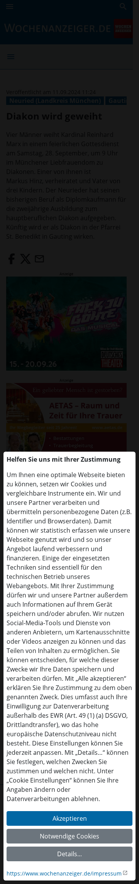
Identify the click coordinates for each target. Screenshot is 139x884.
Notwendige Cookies (69, 836)
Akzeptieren (70, 818)
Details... (69, 854)
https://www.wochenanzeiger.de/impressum (64, 873)
